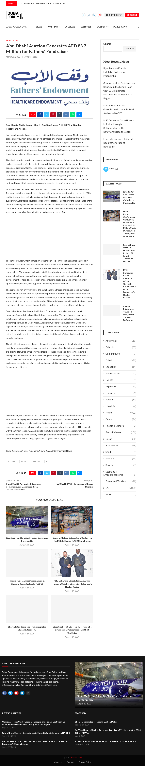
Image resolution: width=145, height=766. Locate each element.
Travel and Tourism (120, 481)
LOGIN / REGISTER (114, 15)
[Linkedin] (94, 15)
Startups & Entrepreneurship (119, 473)
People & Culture (120, 426)
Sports (120, 465)
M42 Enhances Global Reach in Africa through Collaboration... (55, 4)
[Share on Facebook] (40, 114)
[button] (19, 3)
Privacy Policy (85, 762)
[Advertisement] (49, 236)
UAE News (53, 27)
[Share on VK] (66, 114)
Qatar (120, 439)
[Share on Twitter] (46, 114)
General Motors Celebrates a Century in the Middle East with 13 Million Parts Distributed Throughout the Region (119, 91)
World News (120, 27)
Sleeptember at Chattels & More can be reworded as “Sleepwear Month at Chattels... (72, 630)
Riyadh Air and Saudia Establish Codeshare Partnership (114, 72)
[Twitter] (84, 15)
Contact (70, 762)
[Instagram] (89, 15)
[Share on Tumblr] (59, 114)
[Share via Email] (79, 114)
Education (120, 367)
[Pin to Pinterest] (53, 114)
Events (120, 380)
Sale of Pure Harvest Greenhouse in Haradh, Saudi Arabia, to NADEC (118, 109)
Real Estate (120, 445)
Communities (120, 353)
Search (107, 43)
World (120, 494)
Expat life (120, 386)
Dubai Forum (76, 758)
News (39, 27)
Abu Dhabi (12, 461)
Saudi (120, 452)
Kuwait (120, 399)
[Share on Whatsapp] (72, 114)
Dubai (23, 461)
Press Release (120, 432)
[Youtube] (100, 15)
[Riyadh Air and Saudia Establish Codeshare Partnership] (27, 520)
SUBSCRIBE (132, 15)
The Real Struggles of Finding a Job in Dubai (96, 722)
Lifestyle (86, 27)
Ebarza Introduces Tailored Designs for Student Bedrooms (118, 143)
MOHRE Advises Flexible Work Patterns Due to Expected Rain (105, 741)
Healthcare (36, 461)
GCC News (70, 27)
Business (102, 27)
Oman (120, 419)
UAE (48, 461)
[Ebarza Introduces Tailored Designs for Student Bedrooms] (27, 609)
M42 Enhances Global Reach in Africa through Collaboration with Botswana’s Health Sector (72, 584)
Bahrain (120, 347)
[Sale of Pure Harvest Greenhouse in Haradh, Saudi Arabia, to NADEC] (27, 563)
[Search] (137, 27)
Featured (120, 393)
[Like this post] (34, 114)
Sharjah (120, 458)
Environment (120, 373)
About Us (58, 762)
